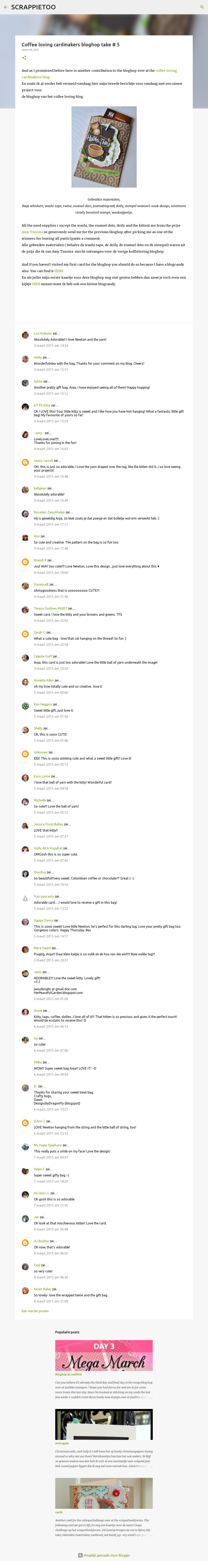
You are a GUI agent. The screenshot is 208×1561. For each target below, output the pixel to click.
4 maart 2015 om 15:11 (51, 369)
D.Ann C (39, 1121)
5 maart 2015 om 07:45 (51, 860)
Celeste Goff (43, 656)
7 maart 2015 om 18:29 (51, 1181)
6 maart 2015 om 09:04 (51, 1074)
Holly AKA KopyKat (48, 848)
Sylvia (38, 381)
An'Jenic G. (42, 1193)
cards (59, 1512)
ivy (36, 1038)
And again (62, 1443)
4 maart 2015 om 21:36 (51, 596)
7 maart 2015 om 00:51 (51, 1157)
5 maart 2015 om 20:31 (51, 960)
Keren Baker (42, 1289)
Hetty (38, 357)
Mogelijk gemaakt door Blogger (106, 1555)
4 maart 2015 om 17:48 (51, 548)
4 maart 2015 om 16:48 (51, 476)
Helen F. (39, 1169)
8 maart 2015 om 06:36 (51, 1277)
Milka (38, 1062)
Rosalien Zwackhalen (49, 512)
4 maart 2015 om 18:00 (51, 572)
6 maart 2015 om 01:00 (51, 999)
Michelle (40, 800)
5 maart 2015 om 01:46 (51, 740)
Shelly (38, 728)
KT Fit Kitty (42, 405)
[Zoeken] (61, 7)
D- (35, 1086)
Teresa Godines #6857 (50, 608)
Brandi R (40, 560)
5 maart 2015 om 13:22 (51, 908)
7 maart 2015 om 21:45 (51, 1205)
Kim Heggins (43, 704)
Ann (37, 536)
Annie (38, 1010)
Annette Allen (44, 680)
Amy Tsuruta (32, 232)
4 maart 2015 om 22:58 (51, 644)
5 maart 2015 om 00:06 (51, 692)
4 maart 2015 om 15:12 (51, 393)
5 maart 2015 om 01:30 (51, 716)
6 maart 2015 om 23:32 (51, 1133)
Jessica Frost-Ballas (48, 824)
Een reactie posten (35, 1311)
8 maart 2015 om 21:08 (51, 1301)
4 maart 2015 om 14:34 (51, 345)
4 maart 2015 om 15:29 (51, 421)
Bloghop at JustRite (68, 1374)
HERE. (59, 271)
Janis (38, 972)
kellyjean (40, 488)
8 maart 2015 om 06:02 (51, 1253)
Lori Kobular (43, 333)
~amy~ (39, 433)
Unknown (41, 752)
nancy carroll (43, 460)
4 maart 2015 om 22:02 (51, 620)
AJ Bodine (41, 1241)
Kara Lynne (42, 776)
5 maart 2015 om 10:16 (51, 884)
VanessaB (41, 584)
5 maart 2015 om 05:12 (51, 812)
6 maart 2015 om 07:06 (51, 1050)
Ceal (37, 1265)
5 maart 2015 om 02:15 (51, 764)
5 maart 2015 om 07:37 (51, 836)
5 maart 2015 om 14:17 (51, 936)
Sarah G (40, 632)
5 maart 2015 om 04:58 (51, 788)
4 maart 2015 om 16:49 (51, 500)
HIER (36, 284)
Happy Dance (43, 920)
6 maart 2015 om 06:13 (51, 1026)
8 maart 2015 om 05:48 (51, 1229)
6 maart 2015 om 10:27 (51, 1109)
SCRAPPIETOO (33, 7)
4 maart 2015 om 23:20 (51, 668)
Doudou (40, 872)
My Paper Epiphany (48, 1145)
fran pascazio (44, 896)
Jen (36, 1217)
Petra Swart (42, 948)
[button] (24, 58)
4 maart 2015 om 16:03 (51, 449)
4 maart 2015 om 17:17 (51, 524)
